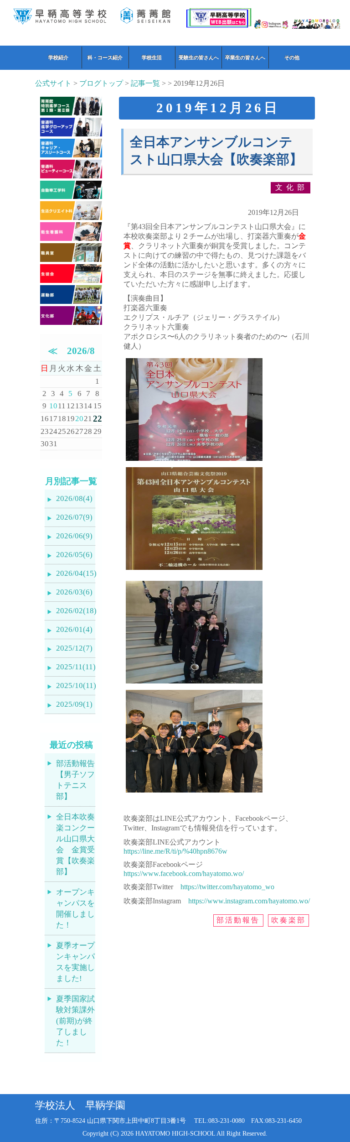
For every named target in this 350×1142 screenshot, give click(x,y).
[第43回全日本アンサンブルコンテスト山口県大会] (194, 460)
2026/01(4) (74, 629)
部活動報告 (238, 920)
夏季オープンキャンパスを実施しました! (75, 962)
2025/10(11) (75, 685)
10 (53, 406)
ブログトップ (101, 83)
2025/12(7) (74, 648)
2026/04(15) (75, 573)
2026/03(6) (74, 592)
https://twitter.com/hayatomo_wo (227, 887)
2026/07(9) (74, 517)
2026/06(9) (74, 536)
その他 (291, 57)
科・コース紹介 (105, 57)
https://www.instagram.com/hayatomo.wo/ (249, 901)
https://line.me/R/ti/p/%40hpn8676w (175, 851)
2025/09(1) (74, 704)
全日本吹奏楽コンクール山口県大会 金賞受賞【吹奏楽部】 (75, 844)
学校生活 (152, 57)
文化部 (291, 187)
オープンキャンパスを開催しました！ (75, 908)
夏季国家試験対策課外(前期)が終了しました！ (75, 1021)
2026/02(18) (75, 610)
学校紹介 (58, 57)
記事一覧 (145, 83)
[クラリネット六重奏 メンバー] (194, 683)
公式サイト (53, 83)
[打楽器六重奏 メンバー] (194, 792)
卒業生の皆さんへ (245, 57)
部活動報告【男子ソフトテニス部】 (75, 780)
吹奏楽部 (288, 920)
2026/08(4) (74, 498)
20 (79, 418)
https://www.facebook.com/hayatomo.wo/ (184, 873)
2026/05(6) (74, 554)
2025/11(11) (75, 666)
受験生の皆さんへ (199, 57)
